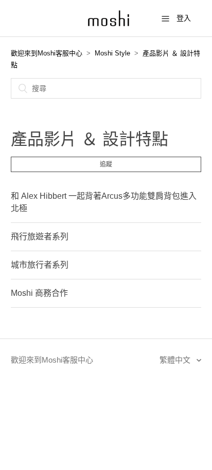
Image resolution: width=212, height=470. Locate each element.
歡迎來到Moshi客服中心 (46, 53)
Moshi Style (112, 53)
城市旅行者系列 (39, 264)
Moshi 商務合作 (39, 293)
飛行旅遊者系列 (39, 236)
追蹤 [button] (106, 164)
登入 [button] (183, 18)
